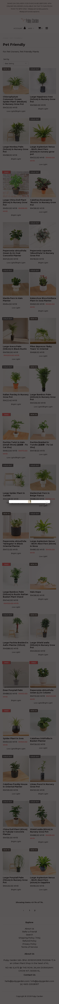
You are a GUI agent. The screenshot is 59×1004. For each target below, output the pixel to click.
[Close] (47, 503)
